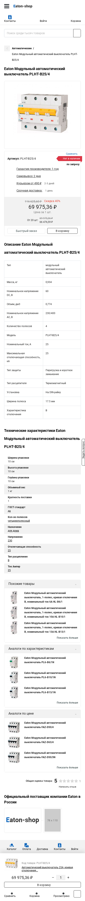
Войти (43, 21)
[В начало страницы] (77, 893)
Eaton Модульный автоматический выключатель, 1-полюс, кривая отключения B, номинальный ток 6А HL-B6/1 (50, 597)
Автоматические (22, 48)
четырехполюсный (19, 520)
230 (10, 540)
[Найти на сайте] (77, 33)
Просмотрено (61, 896)
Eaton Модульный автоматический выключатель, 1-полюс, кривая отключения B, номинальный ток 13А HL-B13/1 (50, 627)
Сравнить (10, 896)
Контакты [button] (10, 21)
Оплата (26, 849)
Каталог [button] (12, 849)
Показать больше (67, 637)
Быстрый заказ (26, 231)
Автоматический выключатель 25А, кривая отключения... (47, 869)
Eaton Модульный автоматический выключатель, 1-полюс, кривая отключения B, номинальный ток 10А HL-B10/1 (50, 612)
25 (9, 550)
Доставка (42, 849)
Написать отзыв (67, 786)
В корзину (62, 231)
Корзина (76, 21)
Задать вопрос (83, 450)
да (9, 511)
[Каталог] (6, 6)
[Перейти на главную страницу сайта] (30, 6)
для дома (13, 530)
